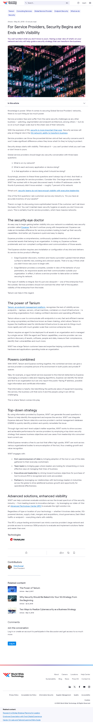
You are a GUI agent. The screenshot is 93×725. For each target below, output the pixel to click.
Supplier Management (63, 695)
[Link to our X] (75, 687)
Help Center (85, 674)
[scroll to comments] (68, 553)
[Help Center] (78, 3)
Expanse (25, 227)
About (56, 674)
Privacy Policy (13, 695)
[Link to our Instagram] (89, 687)
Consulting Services (24, 11)
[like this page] (61, 552)
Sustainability (51, 679)
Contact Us (86, 679)
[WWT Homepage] (10, 2)
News (67, 679)
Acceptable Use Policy (28, 695)
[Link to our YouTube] (84, 687)
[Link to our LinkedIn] (70, 687)
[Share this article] (25, 553)
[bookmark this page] (74, 553)
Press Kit (75, 679)
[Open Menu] (90, 3)
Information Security (46, 695)
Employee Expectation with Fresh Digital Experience (22, 716)
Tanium (11, 11)
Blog (60, 679)
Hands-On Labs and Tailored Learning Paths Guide (22, 720)
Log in (84, 3)
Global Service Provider (43, 11)
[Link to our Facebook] (79, 687)
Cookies (87, 700)
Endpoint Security (61, 11)
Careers (65, 674)
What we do (75, 11)
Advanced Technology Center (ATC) (26, 506)
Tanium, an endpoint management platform (26, 307)
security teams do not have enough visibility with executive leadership (48, 190)
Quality (76, 695)
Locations (74, 674)
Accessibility (85, 695)
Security (12, 15)
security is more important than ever (46, 130)
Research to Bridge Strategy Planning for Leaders (21, 713)
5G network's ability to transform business (49, 133)
